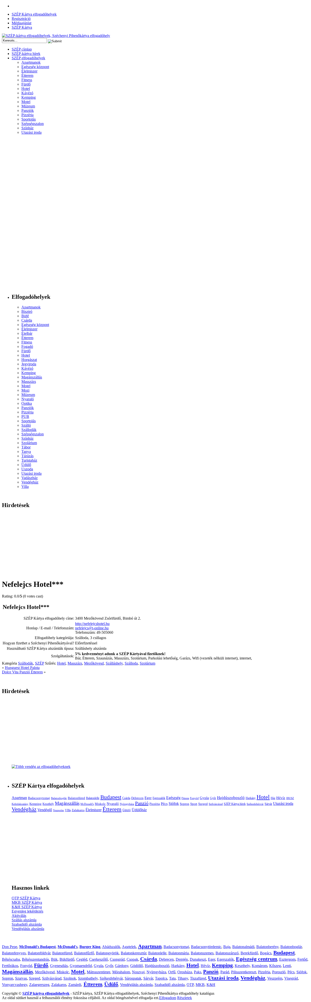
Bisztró (26, 311)
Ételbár (26, 333)
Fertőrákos (10, 966)
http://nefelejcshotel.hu (92, 624)
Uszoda (27, 469)
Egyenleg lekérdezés (27, 911)
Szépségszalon (32, 124)
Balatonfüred (76, 798)
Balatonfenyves (14, 953)
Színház (27, 128)
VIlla (68, 810)
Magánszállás (31, 377)
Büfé (25, 316)
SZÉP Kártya (22, 27)
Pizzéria (27, 115)
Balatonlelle (92, 798)
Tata (172, 978)
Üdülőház (139, 810)
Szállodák (28, 430)
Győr (213, 798)
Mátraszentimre (98, 972)
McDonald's (87, 804)
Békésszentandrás (35, 959)
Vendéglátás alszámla (28, 929)
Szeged (203, 804)
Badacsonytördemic (206, 947)
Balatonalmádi (243, 947)
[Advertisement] (21, 216)
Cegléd (81, 959)
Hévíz (280, 798)
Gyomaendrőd (81, 966)
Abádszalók (111, 947)
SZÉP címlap (22, 49)
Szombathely (88, 978)
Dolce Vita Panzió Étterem (22, 672)
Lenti (287, 966)
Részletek (184, 998)
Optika (26, 403)
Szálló (26, 425)
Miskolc (100, 804)
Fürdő (26, 84)
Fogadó (27, 346)
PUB (25, 416)
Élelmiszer (29, 71)
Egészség (173, 798)
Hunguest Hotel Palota (22, 668)
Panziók (27, 110)
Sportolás (28, 119)
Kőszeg (275, 966)
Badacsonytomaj (39, 798)
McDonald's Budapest (37, 947)
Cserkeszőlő (98, 959)
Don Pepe (9, 947)
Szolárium (29, 443)
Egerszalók (159, 798)
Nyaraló (27, 399)
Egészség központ (35, 67)
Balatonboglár (59, 798)
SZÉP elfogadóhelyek (28, 58)
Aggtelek (129, 947)
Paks (197, 972)
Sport (193, 804)
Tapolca (161, 978)
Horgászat (29, 360)
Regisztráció (21, 19)
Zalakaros (78, 810)
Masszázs (28, 381)
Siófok (174, 803)
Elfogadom (167, 998)
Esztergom (287, 959)
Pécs (164, 804)
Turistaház (29, 460)
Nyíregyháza (127, 804)
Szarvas (21, 978)
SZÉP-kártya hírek (26, 54)
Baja (226, 947)
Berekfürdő (249, 953)
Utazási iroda (31, 132)
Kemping (28, 97)
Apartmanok (31, 62)
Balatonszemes (202, 953)
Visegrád (291, 978)
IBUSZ (290, 798)
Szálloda (131, 663)
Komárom (259, 966)
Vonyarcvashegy (14, 985)
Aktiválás (19, 916)
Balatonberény (267, 947)
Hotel (25, 89)
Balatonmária (178, 953)
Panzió (141, 803)
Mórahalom (121, 972)
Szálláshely (114, 663)
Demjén (182, 959)
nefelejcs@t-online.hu (92, 628)
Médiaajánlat (21, 23)
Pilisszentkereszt (243, 972)
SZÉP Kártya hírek (235, 804)
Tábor (26, 447)
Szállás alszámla (24, 920)
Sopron (184, 804)
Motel (25, 102)
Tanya (26, 451)
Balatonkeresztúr (133, 953)
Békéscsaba (11, 959)
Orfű (171, 972)
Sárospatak (133, 978)
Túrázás (27, 456)
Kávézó (27, 93)
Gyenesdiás (59, 966)
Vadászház (29, 478)
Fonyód (194, 798)
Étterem (27, 75)
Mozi (25, 390)
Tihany (183, 978)
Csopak (132, 959)
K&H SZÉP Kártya (27, 907)
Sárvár (268, 804)
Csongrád (117, 959)
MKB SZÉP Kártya (27, 902)
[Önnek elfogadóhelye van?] (41, 767)
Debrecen (137, 798)
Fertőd (302, 959)
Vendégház (29, 482)
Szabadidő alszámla (27, 924)
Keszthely (48, 804)
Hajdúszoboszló (231, 797)
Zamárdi (74, 985)
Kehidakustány (20, 804)
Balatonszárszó (227, 953)
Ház (273, 798)
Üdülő (26, 465)
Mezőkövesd (94, 663)
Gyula (204, 798)
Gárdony (121, 966)
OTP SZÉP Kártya (26, 898)
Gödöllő (136, 966)
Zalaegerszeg (39, 985)
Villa (25, 486)
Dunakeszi (198, 959)
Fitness (26, 80)
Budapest (110, 797)
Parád (224, 972)
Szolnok (69, 978)
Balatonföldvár (39, 953)
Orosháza (184, 972)
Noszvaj (138, 972)
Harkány (251, 798)
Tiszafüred (198, 978)
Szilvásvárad (216, 804)
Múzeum (28, 106)
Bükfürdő (67, 959)
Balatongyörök (107, 953)
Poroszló (278, 972)
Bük (54, 959)
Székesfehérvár (255, 804)
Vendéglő (44, 810)
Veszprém (58, 810)
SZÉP (39, 663)
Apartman (19, 798)
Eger (148, 798)
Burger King (89, 947)
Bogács (265, 953)
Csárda (26, 320)
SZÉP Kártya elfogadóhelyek (34, 14)
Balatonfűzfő (84, 953)
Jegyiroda (28, 364)
